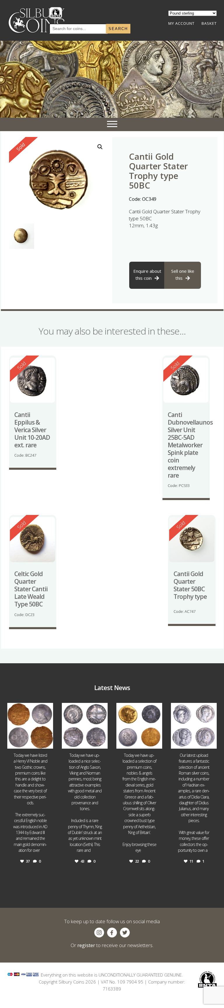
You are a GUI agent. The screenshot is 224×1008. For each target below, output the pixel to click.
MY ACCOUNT (181, 23)
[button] (100, 147)
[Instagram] (47, 743)
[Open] (30, 726)
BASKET (209, 23)
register (86, 945)
